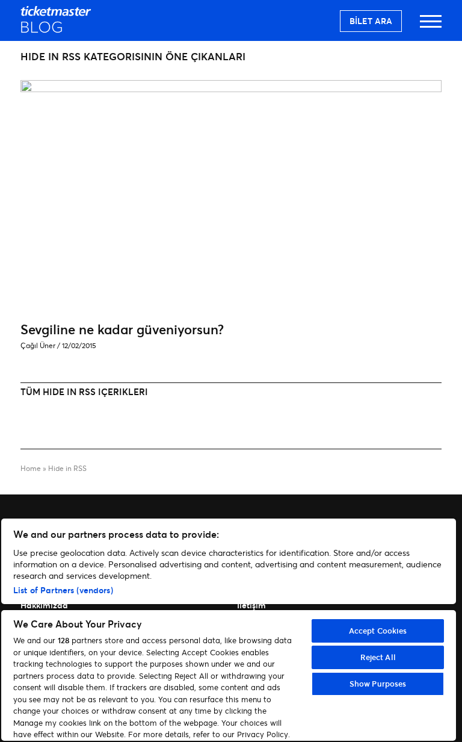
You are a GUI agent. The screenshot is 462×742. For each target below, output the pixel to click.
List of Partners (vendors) (63, 590)
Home (30, 468)
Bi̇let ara (371, 20)
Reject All (378, 657)
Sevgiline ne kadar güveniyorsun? (122, 329)
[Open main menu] (431, 27)
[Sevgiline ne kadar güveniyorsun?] (231, 88)
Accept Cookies (378, 630)
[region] (228, 629)
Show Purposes (378, 683)
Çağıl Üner (37, 345)
